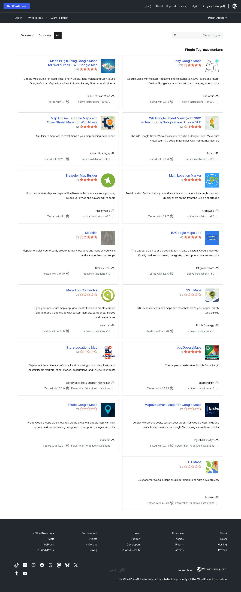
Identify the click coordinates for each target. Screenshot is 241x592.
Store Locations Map (81, 347)
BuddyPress (45, 549)
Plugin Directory (217, 17)
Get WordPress (16, 6)
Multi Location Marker (185, 175)
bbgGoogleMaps (189, 347)
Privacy (222, 549)
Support (135, 538)
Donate (91, 544)
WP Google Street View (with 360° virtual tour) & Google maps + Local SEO (171, 120)
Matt (50, 538)
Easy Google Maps (187, 61)
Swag (92, 549)
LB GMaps (193, 462)
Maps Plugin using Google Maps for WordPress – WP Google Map (72, 63)
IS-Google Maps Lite (186, 233)
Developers (133, 544)
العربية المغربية (185, 569)
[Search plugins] (175, 35)
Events (93, 538)
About (223, 533)
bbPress (47, 544)
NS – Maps (193, 290)
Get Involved (89, 533)
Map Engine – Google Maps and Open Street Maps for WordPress (72, 120)
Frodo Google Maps (82, 405)
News (223, 538)
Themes (179, 538)
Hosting (222, 544)
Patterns (179, 549)
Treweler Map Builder (81, 175)
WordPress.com (43, 533)
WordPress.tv (131, 549)
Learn (137, 533)
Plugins (179, 544)
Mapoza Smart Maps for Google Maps (173, 405)
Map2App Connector (81, 290)
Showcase (177, 533)
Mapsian (91, 233)
